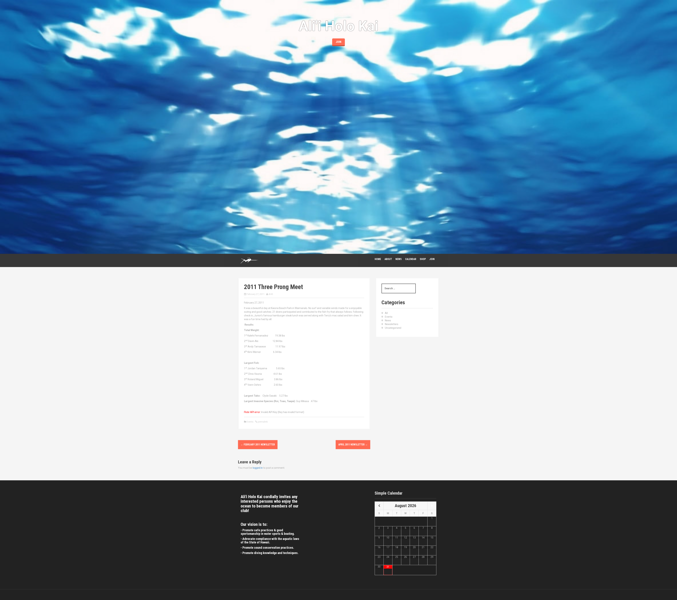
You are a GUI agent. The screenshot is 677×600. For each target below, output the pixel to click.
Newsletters (391, 324)
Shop (423, 259)
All (386, 313)
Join (432, 259)
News (398, 259)
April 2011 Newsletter (353, 444)
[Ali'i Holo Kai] (249, 260)
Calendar (410, 259)
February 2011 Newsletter (258, 444)
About (388, 259)
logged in (258, 467)
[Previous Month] (379, 506)
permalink (262, 421)
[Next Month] (432, 506)
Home (378, 259)
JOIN (338, 42)
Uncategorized (393, 327)
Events (250, 421)
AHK (271, 294)
